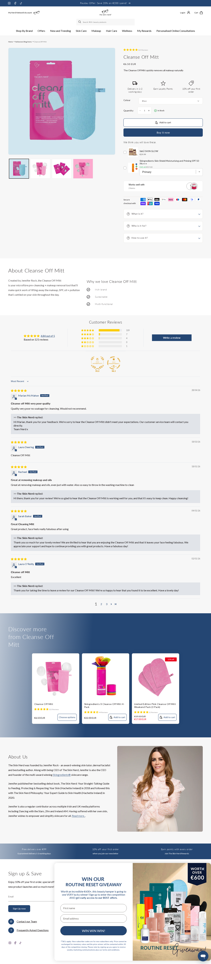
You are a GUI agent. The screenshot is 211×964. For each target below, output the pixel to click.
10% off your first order (105, 849)
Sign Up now (19, 908)
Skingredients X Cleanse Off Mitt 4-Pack (104, 705)
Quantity (128, 110)
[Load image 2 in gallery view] (40, 169)
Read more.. (78, 815)
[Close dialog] (203, 869)
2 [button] (101, 604)
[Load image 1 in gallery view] (19, 169)
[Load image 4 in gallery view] (83, 169)
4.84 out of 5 (48, 335)
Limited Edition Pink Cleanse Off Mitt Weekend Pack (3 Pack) (155, 705)
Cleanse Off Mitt (40, 42)
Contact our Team (27, 921)
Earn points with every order (177, 849)
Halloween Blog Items (23, 42)
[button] (24, 31)
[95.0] (97, 363)
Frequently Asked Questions (33, 930)
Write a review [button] (172, 337)
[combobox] (105, 22)
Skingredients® (62, 774)
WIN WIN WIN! (93, 931)
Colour (126, 100)
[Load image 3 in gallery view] (62, 169)
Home (10, 42)
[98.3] (113, 363)
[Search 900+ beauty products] (80, 22)
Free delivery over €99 (34, 849)
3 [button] (106, 604)
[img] (19, 390)
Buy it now (163, 132)
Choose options (67, 717)
